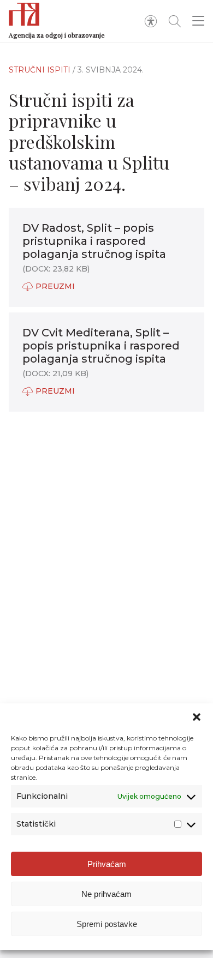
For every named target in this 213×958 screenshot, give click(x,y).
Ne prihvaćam (106, 894)
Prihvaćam (106, 864)
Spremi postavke (106, 924)
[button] (196, 717)
